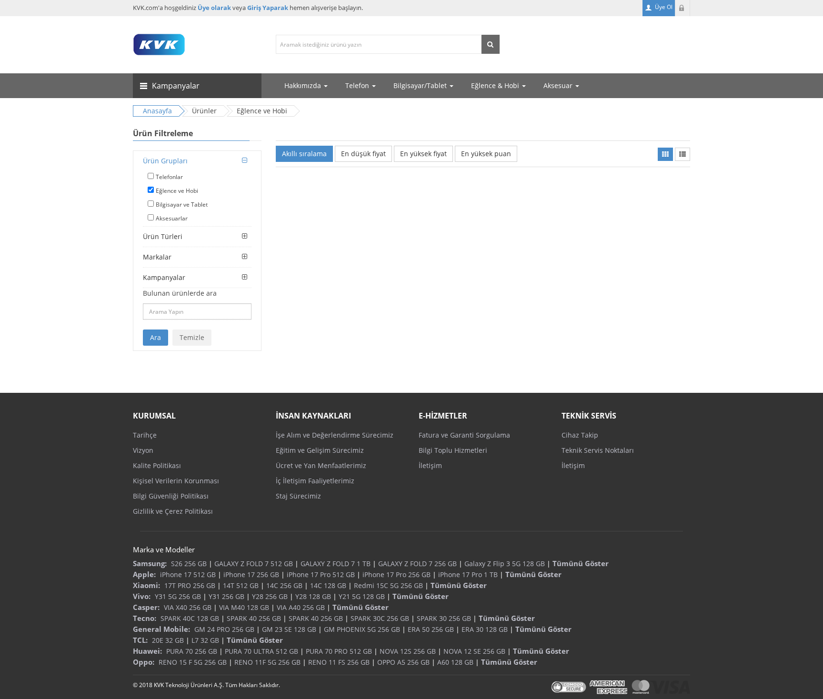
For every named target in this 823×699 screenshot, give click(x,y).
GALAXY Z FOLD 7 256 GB (417, 563)
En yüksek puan (486, 153)
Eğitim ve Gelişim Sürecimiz (320, 450)
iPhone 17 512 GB (188, 574)
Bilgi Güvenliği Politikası (171, 495)
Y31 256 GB (226, 596)
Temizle (192, 337)
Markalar (157, 256)
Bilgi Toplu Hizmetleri (453, 450)
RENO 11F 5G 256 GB (267, 662)
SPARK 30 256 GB (444, 618)
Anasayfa (157, 110)
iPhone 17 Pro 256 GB (396, 574)
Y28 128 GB (313, 596)
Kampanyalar (164, 277)
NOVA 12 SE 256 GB (474, 651)
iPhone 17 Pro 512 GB (321, 574)
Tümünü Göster (580, 563)
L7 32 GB (205, 640)
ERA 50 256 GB (431, 629)
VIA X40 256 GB (187, 607)
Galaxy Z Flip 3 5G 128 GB (504, 563)
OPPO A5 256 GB (403, 662)
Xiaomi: (146, 585)
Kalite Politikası (157, 465)
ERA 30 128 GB (485, 629)
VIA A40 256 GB (301, 607)
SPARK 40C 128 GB (190, 618)
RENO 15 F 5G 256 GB (193, 662)
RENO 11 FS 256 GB (339, 662)
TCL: (140, 640)
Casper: (146, 607)
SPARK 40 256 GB (254, 618)
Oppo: (143, 662)
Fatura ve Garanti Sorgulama (464, 434)
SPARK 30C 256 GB (380, 618)
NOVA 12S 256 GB (408, 651)
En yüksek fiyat (423, 153)
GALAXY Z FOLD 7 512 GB (253, 563)
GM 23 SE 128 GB (289, 629)
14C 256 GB (284, 585)
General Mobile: (161, 629)
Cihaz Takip (580, 434)
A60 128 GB (455, 662)
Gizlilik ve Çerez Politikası (173, 511)
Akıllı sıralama (304, 153)
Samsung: (150, 563)
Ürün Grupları (165, 160)
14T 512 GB (241, 585)
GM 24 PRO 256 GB (224, 629)
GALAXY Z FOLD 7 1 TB (336, 563)
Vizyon (143, 450)
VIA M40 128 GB (244, 607)
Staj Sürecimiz (298, 495)
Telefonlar (169, 177)
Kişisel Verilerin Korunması (176, 480)
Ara (155, 337)
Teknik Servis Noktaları (598, 450)
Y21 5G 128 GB (362, 596)
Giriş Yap (682, 8)
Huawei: (147, 651)
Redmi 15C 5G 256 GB (388, 585)
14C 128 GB (328, 585)
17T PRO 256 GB (189, 585)
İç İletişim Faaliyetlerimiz (315, 480)
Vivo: (142, 596)
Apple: (144, 574)
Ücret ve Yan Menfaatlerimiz (321, 465)
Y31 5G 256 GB (178, 596)
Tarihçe (145, 434)
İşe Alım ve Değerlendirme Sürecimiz (334, 434)
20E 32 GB (168, 640)
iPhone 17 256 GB (251, 574)
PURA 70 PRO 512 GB (339, 651)
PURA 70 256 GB (191, 651)
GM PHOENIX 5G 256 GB (362, 629)
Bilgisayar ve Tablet (182, 204)
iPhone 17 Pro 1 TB (468, 574)
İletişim (430, 465)
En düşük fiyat (363, 153)
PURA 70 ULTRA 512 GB (261, 651)
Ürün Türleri (162, 236)
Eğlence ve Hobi (177, 191)
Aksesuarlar (172, 218)
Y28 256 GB (270, 596)
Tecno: (144, 618)
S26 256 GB (189, 563)
